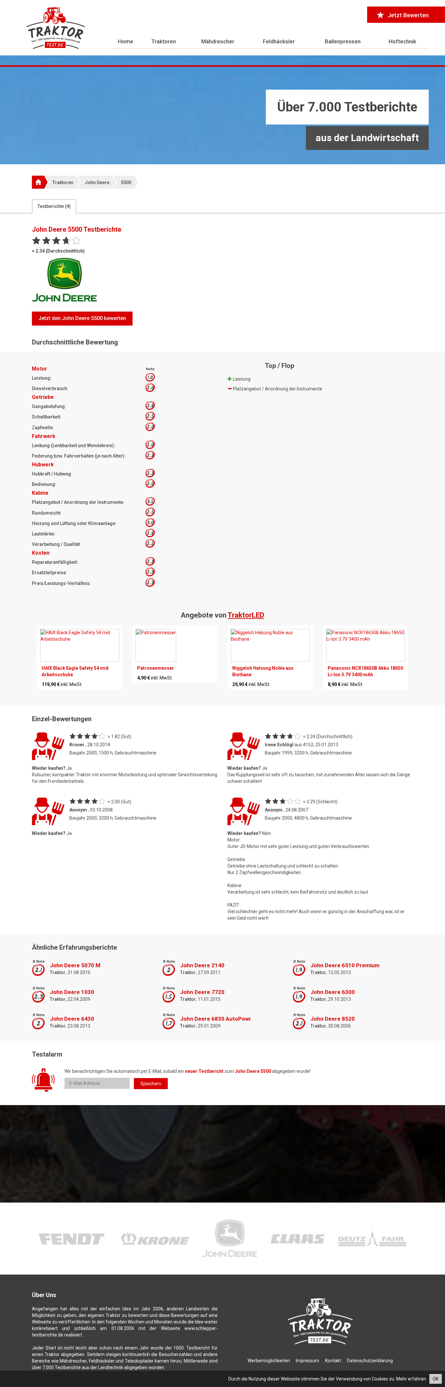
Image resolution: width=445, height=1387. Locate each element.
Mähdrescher (217, 41)
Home (125, 41)
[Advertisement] (222, 115)
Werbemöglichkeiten (269, 1360)
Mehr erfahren (411, 1378)
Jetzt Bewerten (408, 15)
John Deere (97, 182)
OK (435, 1378)
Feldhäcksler (279, 41)
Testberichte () (54, 206)
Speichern (150, 1083)
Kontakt (333, 1360)
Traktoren (163, 41)
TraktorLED (246, 615)
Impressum (307, 1360)
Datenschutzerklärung (370, 1360)
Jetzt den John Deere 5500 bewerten (82, 318)
